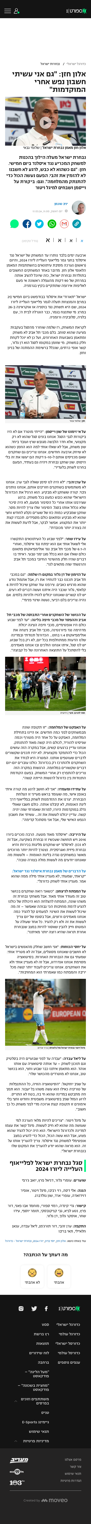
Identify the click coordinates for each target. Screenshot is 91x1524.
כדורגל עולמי (69, 1334)
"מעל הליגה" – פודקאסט (37, 1374)
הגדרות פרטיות (70, 1481)
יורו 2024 (38, 1241)
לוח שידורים (39, 1353)
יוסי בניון (50, 1241)
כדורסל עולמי (69, 1353)
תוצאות (42, 1343)
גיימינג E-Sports (35, 1422)
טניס (45, 1413)
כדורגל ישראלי (76, 64)
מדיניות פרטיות (36, 1441)
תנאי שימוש (39, 1431)
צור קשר (75, 1466)
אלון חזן (61, 1241)
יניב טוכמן (61, 204)
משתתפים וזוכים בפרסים (35, 1401)
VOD (45, 1324)
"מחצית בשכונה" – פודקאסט (33, 1387)
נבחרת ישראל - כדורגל (18, 1241)
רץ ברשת (41, 1334)
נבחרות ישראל (50, 64)
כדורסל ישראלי (67, 1343)
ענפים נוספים (69, 1362)
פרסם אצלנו (73, 1459)
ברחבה (43, 1362)
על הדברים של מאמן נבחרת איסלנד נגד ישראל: (49, 871)
